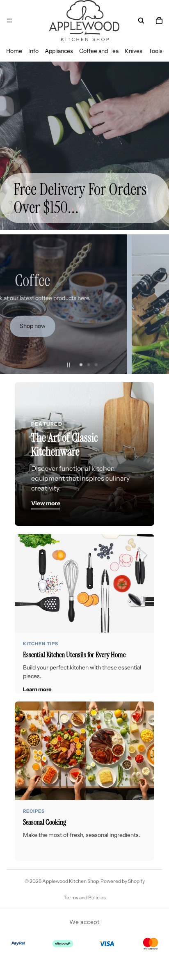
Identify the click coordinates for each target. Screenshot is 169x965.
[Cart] (159, 20)
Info (33, 51)
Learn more (37, 689)
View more (45, 503)
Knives (133, 51)
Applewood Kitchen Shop (70, 881)
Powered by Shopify (122, 881)
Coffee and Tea (99, 51)
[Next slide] (156, 304)
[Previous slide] (13, 304)
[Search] (141, 20)
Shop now (33, 326)
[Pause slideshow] (68, 365)
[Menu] (9, 20)
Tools (155, 51)
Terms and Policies (85, 897)
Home (14, 51)
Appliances (59, 51)
